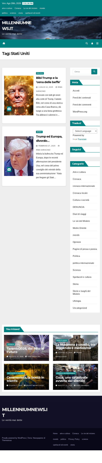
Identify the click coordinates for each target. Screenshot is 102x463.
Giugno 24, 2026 (65, 352)
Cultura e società (81, 200)
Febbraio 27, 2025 (47, 146)
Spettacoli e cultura (82, 277)
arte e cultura (7, 8)
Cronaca (18, 8)
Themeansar (6, 440)
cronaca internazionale (84, 186)
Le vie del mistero (30, 8)
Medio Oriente (79, 228)
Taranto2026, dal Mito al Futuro (25, 350)
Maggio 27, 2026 (65, 385)
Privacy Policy (74, 439)
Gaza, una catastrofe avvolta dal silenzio (72, 379)
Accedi (76, 91)
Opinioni (77, 242)
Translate (82, 139)
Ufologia (77, 301)
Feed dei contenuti (82, 98)
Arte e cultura (79, 172)
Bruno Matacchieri (35, 385)
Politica (40, 73)
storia (20, 13)
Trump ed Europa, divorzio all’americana (49, 141)
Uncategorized (80, 308)
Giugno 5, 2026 (16, 385)
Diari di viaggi (79, 214)
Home (55, 433)
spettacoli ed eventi (32, 13)
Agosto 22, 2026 (16, 356)
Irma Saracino (34, 356)
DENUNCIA (78, 207)
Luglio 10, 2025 (46, 87)
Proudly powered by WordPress (14, 438)
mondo (42, 8)
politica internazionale (83, 263)
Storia (75, 284)
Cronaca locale (80, 193)
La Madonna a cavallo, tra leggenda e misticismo (75, 346)
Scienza (77, 270)
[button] (87, 43)
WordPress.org (80, 112)
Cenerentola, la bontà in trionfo (25, 379)
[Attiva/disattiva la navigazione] (97, 43)
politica (4, 13)
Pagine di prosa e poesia (85, 249)
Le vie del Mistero (81, 221)
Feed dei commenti (82, 105)
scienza (13, 13)
